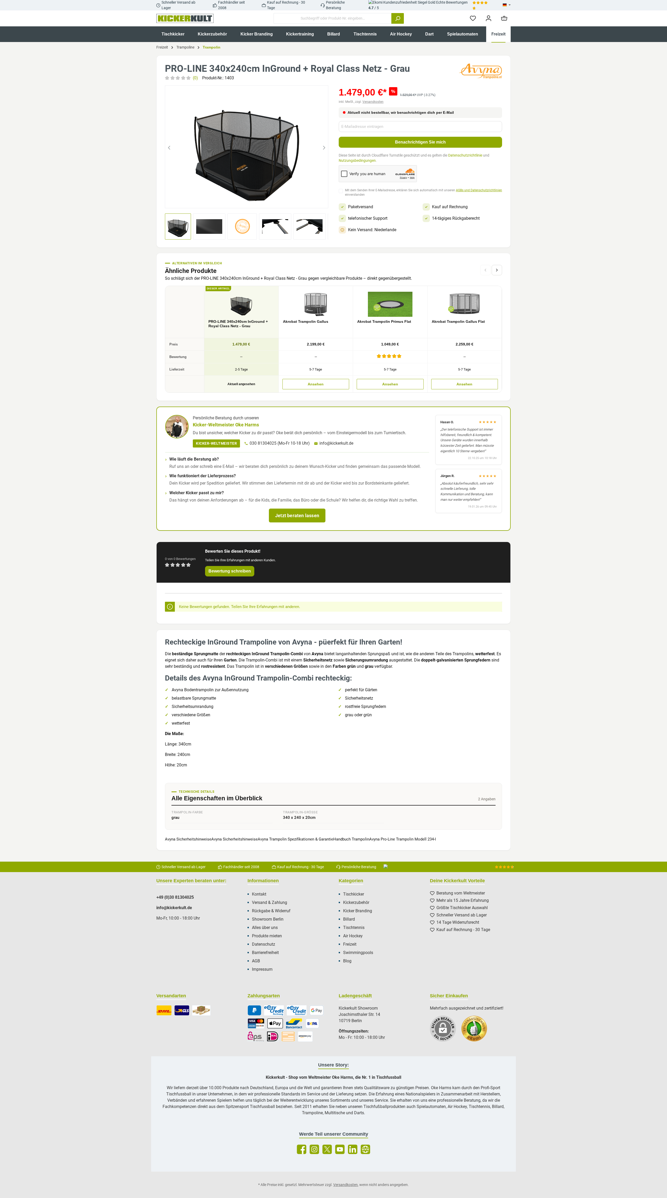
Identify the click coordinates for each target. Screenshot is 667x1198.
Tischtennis (354, 927)
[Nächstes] (324, 146)
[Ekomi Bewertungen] (476, 1031)
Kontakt (259, 894)
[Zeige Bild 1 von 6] (223, 201)
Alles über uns (265, 927)
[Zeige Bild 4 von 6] (251, 201)
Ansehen (316, 384)
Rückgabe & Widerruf (271, 910)
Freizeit (349, 944)
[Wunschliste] (472, 18)
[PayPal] (254, 1010)
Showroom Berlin (267, 919)
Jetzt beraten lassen (297, 515)
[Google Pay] (316, 1010)
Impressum (262, 969)
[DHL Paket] (164, 1010)
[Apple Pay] (275, 1023)
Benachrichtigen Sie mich (420, 142)
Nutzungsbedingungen (357, 160)
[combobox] (333, 18)
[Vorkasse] (288, 1036)
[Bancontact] (294, 1023)
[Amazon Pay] (305, 1036)
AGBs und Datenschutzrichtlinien (479, 190)
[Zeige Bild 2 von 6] (233, 201)
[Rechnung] (274, 1010)
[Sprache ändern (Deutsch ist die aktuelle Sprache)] (507, 5)
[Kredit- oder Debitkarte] (256, 1023)
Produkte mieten (267, 935)
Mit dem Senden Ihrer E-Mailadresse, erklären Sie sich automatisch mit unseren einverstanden (423, 192)
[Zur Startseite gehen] (185, 18)
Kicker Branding (357, 910)
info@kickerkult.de (336, 443)
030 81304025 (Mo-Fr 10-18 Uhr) (280, 443)
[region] (246, 146)
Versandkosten (373, 102)
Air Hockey (353, 935)
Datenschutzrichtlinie (465, 155)
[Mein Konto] (488, 18)
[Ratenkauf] (297, 1010)
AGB (256, 960)
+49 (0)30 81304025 (175, 897)
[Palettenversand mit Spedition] (201, 1010)
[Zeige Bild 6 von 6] (270, 201)
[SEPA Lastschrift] (312, 1023)
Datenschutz (263, 944)
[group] (246, 147)
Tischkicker (353, 894)
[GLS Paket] (182, 1010)
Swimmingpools (358, 952)
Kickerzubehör (356, 902)
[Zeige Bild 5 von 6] (261, 201)
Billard (349, 919)
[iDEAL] (273, 1036)
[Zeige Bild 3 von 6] (242, 201)
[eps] (256, 1036)
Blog (347, 960)
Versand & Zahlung (269, 902)
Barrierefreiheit (265, 952)
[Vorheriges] (169, 146)
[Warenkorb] (504, 18)
